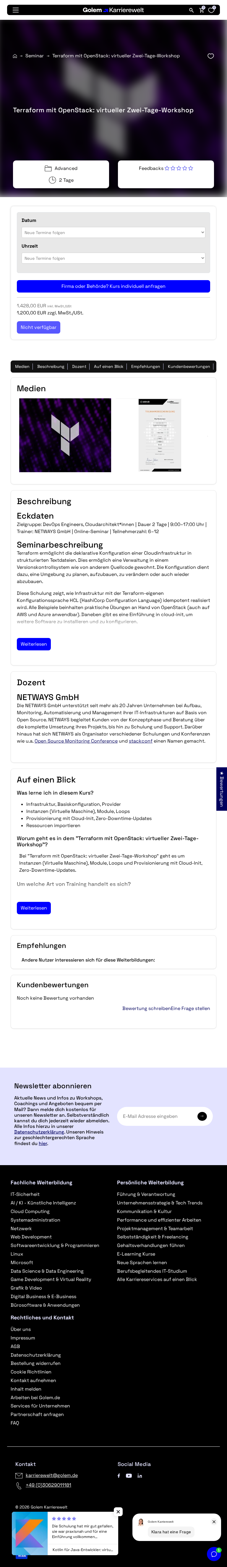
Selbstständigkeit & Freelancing (152, 1237)
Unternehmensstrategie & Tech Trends (159, 1203)
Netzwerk (21, 1228)
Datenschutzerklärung (39, 1132)
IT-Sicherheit (25, 1194)
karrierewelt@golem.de (52, 1475)
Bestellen (113, 1065)
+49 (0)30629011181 (48, 1485)
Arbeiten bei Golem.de (35, 1397)
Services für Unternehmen (40, 1406)
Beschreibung (50, 366)
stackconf (141, 741)
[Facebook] (119, 1475)
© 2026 (41, 1507)
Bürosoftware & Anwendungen (45, 1305)
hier (43, 1143)
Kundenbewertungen (189, 366)
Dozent (79, 366)
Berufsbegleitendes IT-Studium (152, 1271)
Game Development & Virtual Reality (51, 1279)
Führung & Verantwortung (146, 1194)
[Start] (15, 56)
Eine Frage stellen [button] (190, 1008)
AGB (15, 1346)
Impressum (23, 1338)
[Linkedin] (140, 1475)
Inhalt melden (26, 1389)
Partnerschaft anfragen (37, 1414)
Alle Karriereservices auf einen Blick (157, 1279)
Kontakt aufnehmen (33, 1380)
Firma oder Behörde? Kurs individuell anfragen (113, 286)
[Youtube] (129, 1475)
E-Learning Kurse (136, 1254)
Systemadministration (35, 1220)
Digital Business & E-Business (43, 1296)
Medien (22, 366)
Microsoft (22, 1262)
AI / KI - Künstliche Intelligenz (43, 1203)
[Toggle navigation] (16, 10)
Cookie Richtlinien (31, 1372)
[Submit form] (202, 1116)
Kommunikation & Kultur (144, 1211)
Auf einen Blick (109, 366)
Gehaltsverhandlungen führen (151, 1245)
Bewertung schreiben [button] (146, 1008)
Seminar (34, 56)
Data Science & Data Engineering (47, 1271)
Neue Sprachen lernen (142, 1262)
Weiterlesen (34, 644)
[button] (166, 168)
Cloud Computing (30, 1211)
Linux (17, 1254)
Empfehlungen (145, 366)
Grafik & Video (26, 1288)
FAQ (15, 1423)
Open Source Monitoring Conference (76, 741)
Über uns (21, 1329)
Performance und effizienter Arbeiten (159, 1220)
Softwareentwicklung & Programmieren (55, 1245)
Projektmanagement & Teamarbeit (155, 1228)
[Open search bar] (191, 10)
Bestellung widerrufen (36, 1363)
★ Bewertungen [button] (222, 789)
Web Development (31, 1237)
